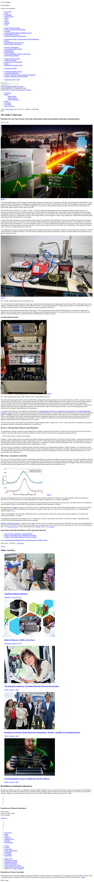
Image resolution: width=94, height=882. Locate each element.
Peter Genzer (9, 109)
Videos (6, 101)
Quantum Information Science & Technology (17, 54)
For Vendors (8, 854)
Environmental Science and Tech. (14, 42)
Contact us (4, 818)
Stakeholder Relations (10, 862)
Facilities (7, 847)
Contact (6, 21)
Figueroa (15, 507)
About (6, 13)
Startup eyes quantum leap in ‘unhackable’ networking (20, 535)
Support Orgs (8, 79)
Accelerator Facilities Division (13, 49)
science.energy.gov (12, 526)
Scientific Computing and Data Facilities (16, 76)
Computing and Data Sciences (13, 71)
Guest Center (8, 849)
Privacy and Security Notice (12, 865)
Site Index (7, 841)
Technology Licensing (10, 860)
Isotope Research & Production (13, 62)
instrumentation (14, 540)
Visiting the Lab (9, 839)
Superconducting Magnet (11, 55)
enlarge (3, 199)
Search (6, 25)
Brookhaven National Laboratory (10, 523)
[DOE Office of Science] (16, 90)
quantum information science (39, 540)
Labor (15, 868)
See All (3, 546)
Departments (8, 15)
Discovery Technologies (11, 47)
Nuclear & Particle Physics (12, 58)
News (6, 20)
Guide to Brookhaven (10, 850)
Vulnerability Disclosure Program (14, 867)
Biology (6, 41)
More (83, 877)
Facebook (51, 526)
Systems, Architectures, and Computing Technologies (19, 75)
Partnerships (7, 852)
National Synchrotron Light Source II (15, 36)
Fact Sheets (7, 103)
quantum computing (25, 540)
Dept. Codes (16, 79)
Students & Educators (10, 863)
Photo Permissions (13, 99)
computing (7, 540)
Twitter (38, 526)
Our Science (8, 11)
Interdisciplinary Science (11, 34)
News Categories (9, 106)
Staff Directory (8, 842)
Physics (6, 63)
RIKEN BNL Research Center (13, 65)
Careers (6, 18)
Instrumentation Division (46, 411)
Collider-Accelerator (10, 60)
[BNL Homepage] (12, 86)
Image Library (12, 96)
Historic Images (12, 98)
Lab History (7, 104)
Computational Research (11, 73)
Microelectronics (9, 52)
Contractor (21, 868)
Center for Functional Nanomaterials (15, 29)
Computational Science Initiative (65, 411)
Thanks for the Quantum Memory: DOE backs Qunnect (20, 537)
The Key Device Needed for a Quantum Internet (18, 534)
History (6, 836)
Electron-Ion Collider (10, 68)
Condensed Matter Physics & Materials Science (18, 33)
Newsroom (7, 93)
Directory (7, 23)
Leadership (7, 837)
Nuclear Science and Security (12, 44)
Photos (6, 94)
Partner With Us (9, 16)
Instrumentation (8, 50)
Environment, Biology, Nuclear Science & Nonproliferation (21, 39)
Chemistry (7, 31)
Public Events (8, 858)
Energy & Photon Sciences (12, 28)
